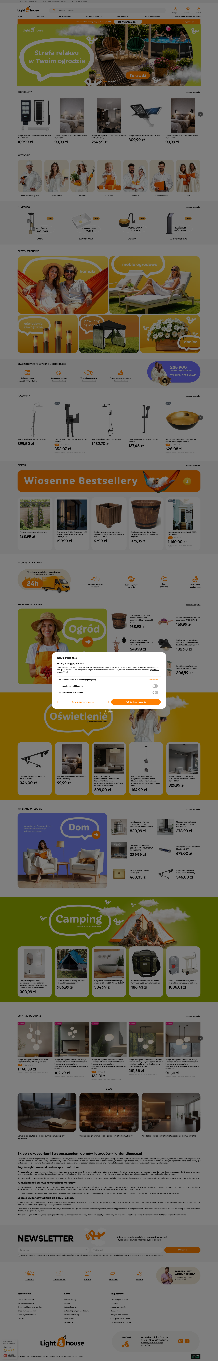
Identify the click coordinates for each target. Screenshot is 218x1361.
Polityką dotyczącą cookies (115, 667)
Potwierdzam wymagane (83, 702)
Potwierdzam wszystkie (136, 702)
